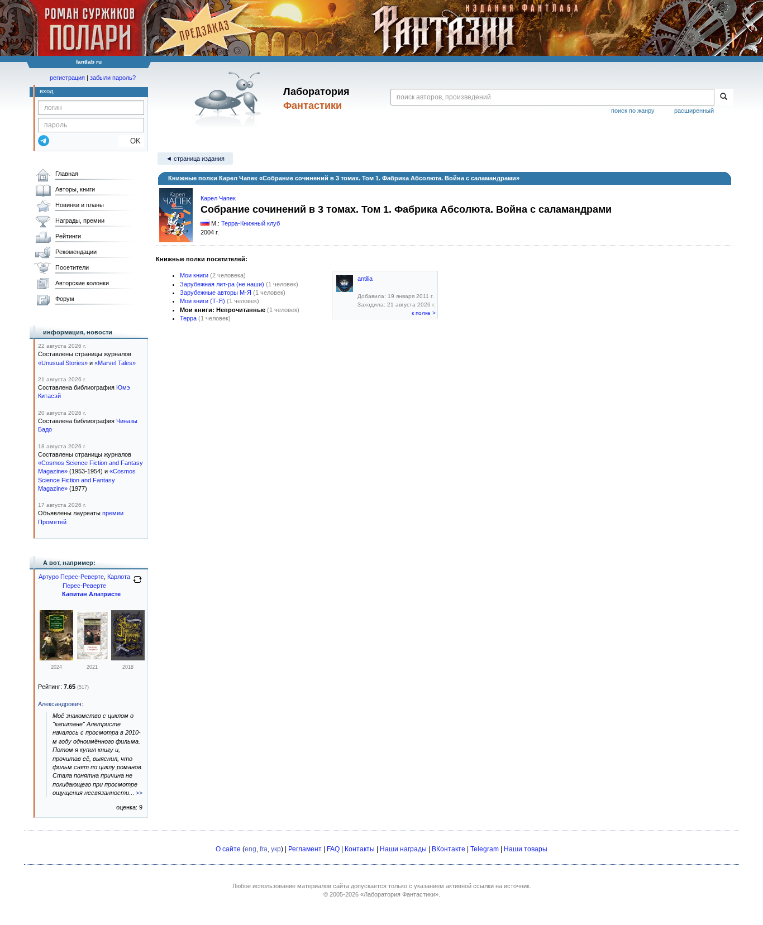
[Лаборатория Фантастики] (229, 99)
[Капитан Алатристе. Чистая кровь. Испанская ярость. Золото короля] (128, 658)
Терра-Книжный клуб (250, 223)
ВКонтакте (448, 849)
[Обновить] (137, 584)
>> (139, 792)
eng (250, 849)
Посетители (72, 267)
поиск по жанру (633, 110)
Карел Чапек (218, 198)
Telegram (484, 849)
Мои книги (194, 275)
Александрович (60, 704)
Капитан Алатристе (91, 594)
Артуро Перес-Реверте (71, 576)
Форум (64, 298)
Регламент (305, 849)
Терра (188, 318)
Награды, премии (79, 220)
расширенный (694, 110)
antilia (365, 278)
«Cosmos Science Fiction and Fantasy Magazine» (87, 480)
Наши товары (525, 849)
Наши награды (403, 849)
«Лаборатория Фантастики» (399, 894)
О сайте (228, 849)
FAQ (333, 849)
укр (276, 849)
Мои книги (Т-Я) (202, 301)
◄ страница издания (195, 158)
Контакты (360, 849)
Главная (66, 173)
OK (131, 141)
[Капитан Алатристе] (56, 658)
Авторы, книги (75, 189)
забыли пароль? (113, 77)
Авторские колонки (82, 283)
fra (264, 849)
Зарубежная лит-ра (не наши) (222, 284)
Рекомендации (76, 251)
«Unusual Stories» (63, 363)
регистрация (67, 77)
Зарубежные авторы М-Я (215, 292)
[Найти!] (723, 97)
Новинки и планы (79, 205)
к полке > (424, 313)
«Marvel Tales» (115, 363)
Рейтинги (68, 236)
